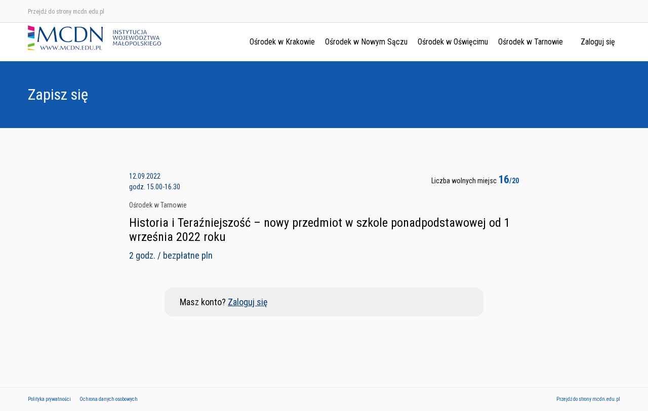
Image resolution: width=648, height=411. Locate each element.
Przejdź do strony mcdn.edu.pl (66, 11)
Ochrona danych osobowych (108, 399)
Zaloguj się (598, 42)
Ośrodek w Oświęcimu (453, 42)
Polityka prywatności (49, 399)
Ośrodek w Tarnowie (530, 42)
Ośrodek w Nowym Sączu (366, 42)
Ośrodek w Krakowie (282, 42)
